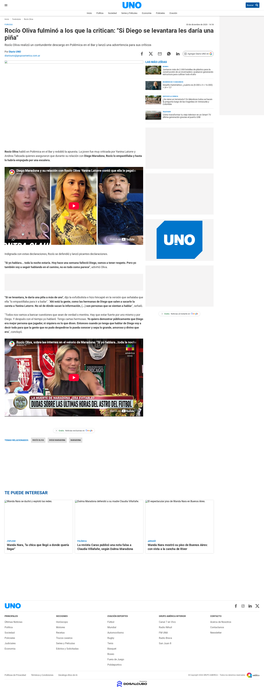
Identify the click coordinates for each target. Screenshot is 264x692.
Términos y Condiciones (42, 675)
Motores (60, 627)
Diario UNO (15, 51)
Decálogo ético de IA (67, 675)
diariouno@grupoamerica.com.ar (22, 55)
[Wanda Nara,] (39, 519)
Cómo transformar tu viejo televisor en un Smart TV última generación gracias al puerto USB (187, 115)
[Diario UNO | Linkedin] (250, 606)
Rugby (110, 638)
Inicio (89, 13)
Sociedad (112, 13)
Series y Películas (129, 13)
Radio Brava (165, 638)
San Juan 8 (165, 643)
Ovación (173, 13)
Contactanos (217, 627)
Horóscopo (62, 622)
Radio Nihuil (165, 627)
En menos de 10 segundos (173, 82)
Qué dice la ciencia (170, 96)
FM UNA (163, 632)
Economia (146, 13)
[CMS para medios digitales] (132, 684)
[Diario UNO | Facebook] (236, 606)
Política (99, 13)
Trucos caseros (64, 638)
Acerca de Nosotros (220, 622)
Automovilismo (115, 632)
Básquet (111, 648)
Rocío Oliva (38, 440)
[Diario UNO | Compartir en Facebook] (142, 53)
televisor (167, 112)
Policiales (160, 13)
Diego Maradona (57, 440)
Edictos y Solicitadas (67, 648)
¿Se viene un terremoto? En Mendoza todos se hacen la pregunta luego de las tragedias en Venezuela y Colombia (187, 101)
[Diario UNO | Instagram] (243, 606)
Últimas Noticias (13, 622)
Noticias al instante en (176, 314)
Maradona (76, 440)
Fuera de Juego (115, 659)
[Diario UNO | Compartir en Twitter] (151, 53)
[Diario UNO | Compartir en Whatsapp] (169, 53)
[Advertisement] (74, 282)
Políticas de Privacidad (15, 675)
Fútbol (110, 622)
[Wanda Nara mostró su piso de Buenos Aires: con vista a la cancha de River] (179, 519)
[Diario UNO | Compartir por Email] (160, 53)
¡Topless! (11, 541)
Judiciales (10, 643)
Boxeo (110, 654)
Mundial (111, 627)
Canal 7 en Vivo (167, 622)
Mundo (165, 66)
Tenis (110, 643)
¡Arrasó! (152, 541)
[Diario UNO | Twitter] (257, 606)
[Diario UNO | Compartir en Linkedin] (178, 53)
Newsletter (216, 632)
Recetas (60, 632)
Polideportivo (114, 664)
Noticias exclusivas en (70, 430)
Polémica (82, 541)
